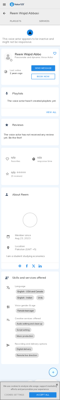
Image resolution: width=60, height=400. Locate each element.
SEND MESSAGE (43, 68)
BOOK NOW (43, 76)
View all (51, 112)
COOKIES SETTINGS (14, 394)
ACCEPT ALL (42, 394)
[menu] (4, 4)
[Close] (56, 384)
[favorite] (55, 53)
